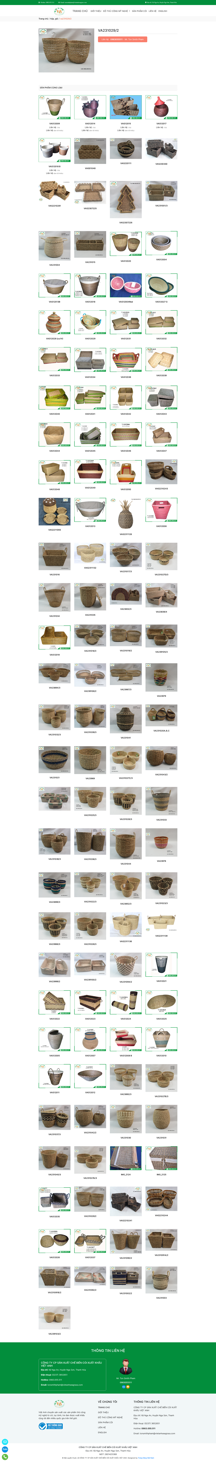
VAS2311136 (126, 941)
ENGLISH (162, 11)
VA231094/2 (126, 982)
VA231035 (90, 615)
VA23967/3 (125, 689)
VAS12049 (90, 487)
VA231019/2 (126, 650)
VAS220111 (125, 163)
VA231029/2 (90, 1216)
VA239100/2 (90, 979)
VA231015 (90, 262)
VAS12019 (55, 654)
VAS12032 (161, 338)
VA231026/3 (126, 819)
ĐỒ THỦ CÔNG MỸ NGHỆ (115, 11)
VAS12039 (161, 375)
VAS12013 (90, 526)
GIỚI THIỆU (96, 11)
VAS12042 (126, 414)
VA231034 (54, 616)
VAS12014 (90, 123)
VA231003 (161, 1298)
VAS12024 (126, 1019)
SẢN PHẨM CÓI (139, 11)
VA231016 (55, 574)
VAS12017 (161, 123)
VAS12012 (90, 1092)
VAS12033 (55, 375)
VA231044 (126, 864)
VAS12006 (161, 526)
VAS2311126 (126, 534)
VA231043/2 (161, 774)
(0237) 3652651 (59, 1375)
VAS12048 (54, 489)
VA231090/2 (126, 1258)
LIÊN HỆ (152, 11)
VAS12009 (54, 123)
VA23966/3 (54, 944)
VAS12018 (90, 301)
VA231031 (161, 1137)
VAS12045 (90, 451)
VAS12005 (54, 1055)
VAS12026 (55, 1257)
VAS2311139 (161, 936)
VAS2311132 (90, 568)
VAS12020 (126, 261)
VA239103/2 (54, 1334)
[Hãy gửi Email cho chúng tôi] (3, 1442)
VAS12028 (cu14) (54, 338)
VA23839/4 (161, 612)
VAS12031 (126, 338)
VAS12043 (161, 414)
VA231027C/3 (126, 778)
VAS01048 (90, 168)
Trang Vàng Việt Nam (146, 1458)
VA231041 (126, 737)
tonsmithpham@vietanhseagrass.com (65, 1385)
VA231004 (54, 265)
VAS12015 (126, 123)
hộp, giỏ (54, 18)
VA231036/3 (54, 859)
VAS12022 (55, 1019)
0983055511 (116, 39)
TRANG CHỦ (80, 11)
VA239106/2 (90, 691)
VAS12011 (55, 1092)
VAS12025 (161, 1019)
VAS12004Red (126, 301)
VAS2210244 (161, 1215)
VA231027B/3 (161, 1096)
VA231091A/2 (161, 1255)
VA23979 (161, 696)
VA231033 (161, 820)
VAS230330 (161, 164)
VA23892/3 (125, 1094)
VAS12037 (90, 1257)
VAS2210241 (126, 1220)
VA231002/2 (126, 1293)
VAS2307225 (90, 208)
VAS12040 (54, 414)
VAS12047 (161, 451)
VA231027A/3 (90, 1178)
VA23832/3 (125, 609)
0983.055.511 (55, 1380)
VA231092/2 (90, 1290)
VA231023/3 (161, 903)
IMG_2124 (126, 1174)
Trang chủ (43, 18)
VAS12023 (90, 1019)
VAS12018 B (54, 166)
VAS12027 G (161, 301)
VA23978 (161, 861)
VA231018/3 (90, 651)
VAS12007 (90, 1055)
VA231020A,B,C (162, 730)
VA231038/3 (90, 859)
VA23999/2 (54, 981)
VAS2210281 (54, 206)
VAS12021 (161, 981)
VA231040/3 (54, 1174)
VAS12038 (126, 377)
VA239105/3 (161, 652)
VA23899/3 (54, 902)
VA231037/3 (54, 1134)
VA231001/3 (161, 205)
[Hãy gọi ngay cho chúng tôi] (3, 1457)
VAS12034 (90, 377)
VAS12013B (54, 301)
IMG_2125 (161, 1174)
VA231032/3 (54, 734)
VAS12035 (55, 1216)
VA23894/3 (54, 687)
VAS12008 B (126, 1055)
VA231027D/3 (161, 574)
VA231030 (126, 1137)
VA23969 (90, 778)
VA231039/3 (90, 732)
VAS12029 (90, 338)
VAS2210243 (161, 488)
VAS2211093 (54, 530)
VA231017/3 (126, 571)
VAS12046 (126, 451)
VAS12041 (90, 414)
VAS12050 (126, 489)
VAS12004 (161, 259)
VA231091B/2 (54, 1292)
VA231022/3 (90, 901)
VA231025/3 (90, 815)
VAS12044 (54, 451)
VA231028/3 (90, 944)
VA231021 (55, 777)
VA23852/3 (125, 903)
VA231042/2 (90, 1132)
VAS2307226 (125, 222)
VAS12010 (161, 1055)
